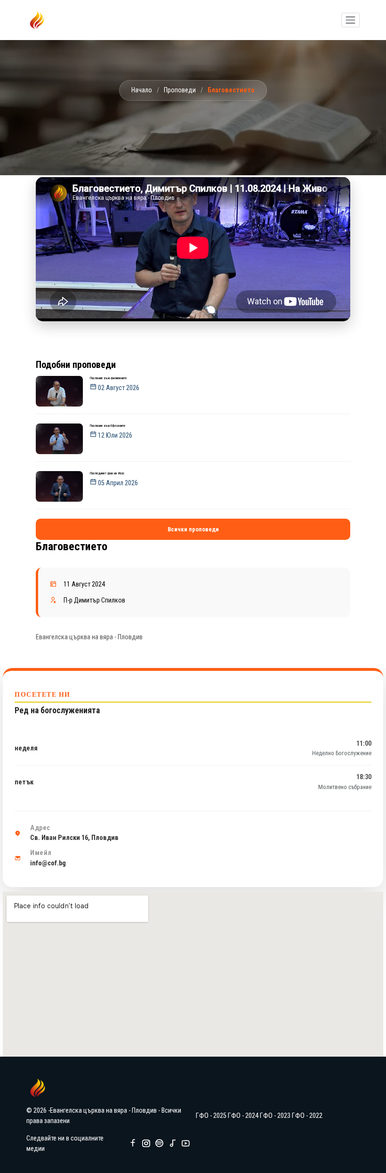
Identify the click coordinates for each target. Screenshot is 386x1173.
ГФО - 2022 (307, 1116)
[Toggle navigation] (350, 20)
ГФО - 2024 (243, 1116)
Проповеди (180, 90)
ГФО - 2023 (275, 1116)
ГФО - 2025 (211, 1116)
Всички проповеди (193, 529)
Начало (141, 90)
